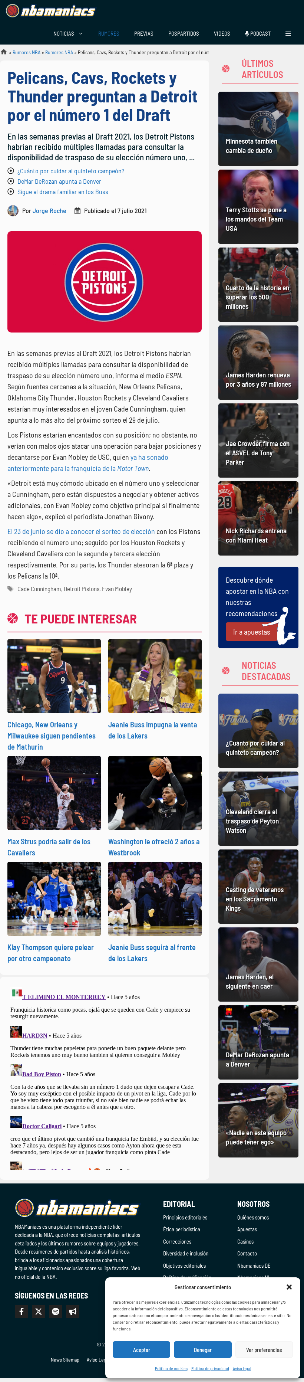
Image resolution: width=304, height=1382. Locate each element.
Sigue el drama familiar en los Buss (62, 191)
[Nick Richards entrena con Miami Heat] (258, 518)
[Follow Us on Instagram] (55, 1311)
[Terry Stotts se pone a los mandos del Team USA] (258, 207)
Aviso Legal (98, 1359)
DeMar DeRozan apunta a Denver (59, 181)
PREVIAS (143, 33)
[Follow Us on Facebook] (21, 1311)
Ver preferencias (264, 1349)
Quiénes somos (253, 1217)
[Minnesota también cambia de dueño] (258, 129)
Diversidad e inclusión (185, 1253)
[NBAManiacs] (51, 11)
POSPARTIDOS (183, 33)
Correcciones (177, 1241)
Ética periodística (181, 1229)
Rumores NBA (26, 52)
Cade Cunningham (39, 588)
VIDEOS (222, 33)
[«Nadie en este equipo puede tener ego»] (258, 1120)
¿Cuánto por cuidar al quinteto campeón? (70, 171)
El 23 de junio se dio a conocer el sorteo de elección (81, 531)
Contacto (247, 1253)
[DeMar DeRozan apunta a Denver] (258, 1042)
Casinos (245, 1241)
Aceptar (141, 1349)
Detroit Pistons (81, 588)
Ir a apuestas (251, 631)
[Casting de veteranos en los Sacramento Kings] (258, 886)
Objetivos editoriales (184, 1265)
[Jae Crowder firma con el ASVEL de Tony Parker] (258, 440)
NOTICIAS (63, 33)
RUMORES (108, 33)
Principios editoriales (185, 1217)
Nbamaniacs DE (254, 1265)
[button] (289, 1287)
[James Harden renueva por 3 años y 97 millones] (258, 362)
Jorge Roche (49, 210)
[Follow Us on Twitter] (38, 1311)
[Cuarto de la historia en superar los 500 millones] (258, 285)
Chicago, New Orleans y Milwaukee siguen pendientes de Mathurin (51, 735)
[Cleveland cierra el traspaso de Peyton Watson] (258, 809)
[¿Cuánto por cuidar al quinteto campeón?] (258, 731)
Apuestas (247, 1229)
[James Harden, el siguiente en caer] (258, 964)
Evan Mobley (117, 588)
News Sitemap (65, 1359)
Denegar (203, 1349)
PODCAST (260, 33)
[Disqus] (104, 1077)
